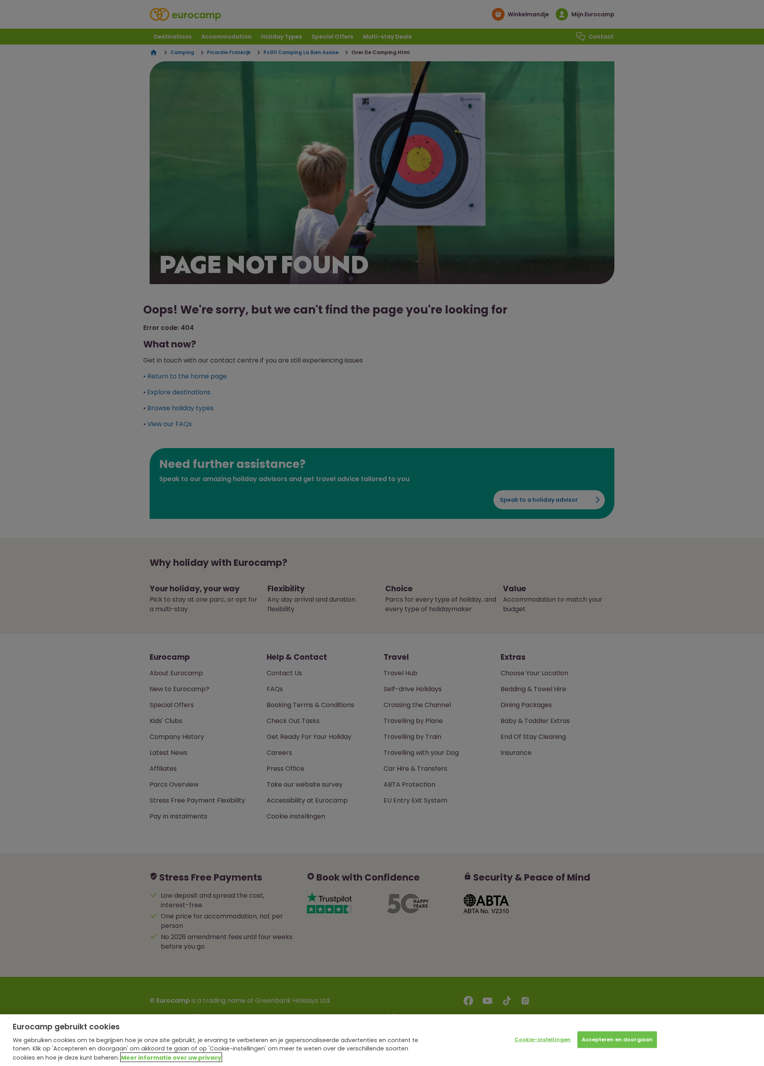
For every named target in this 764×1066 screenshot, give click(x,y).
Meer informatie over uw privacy (171, 1057)
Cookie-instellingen (543, 1039)
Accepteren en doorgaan (617, 1039)
